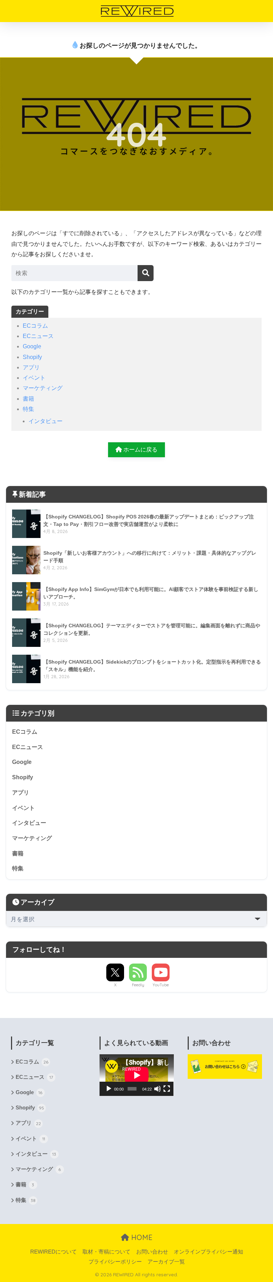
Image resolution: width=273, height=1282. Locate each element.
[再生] (108, 1088)
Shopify (32, 357)
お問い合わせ (152, 1252)
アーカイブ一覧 (166, 1262)
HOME (140, 1237)
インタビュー (45, 421)
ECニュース (38, 336)
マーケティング (43, 388)
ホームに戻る (139, 450)
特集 (28, 409)
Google (32, 346)
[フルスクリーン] (166, 1088)
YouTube (160, 984)
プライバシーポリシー (115, 1262)
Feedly (138, 984)
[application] (137, 1075)
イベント (34, 378)
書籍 (28, 399)
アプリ (31, 367)
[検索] (146, 273)
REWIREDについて (53, 1252)
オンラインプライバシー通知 (208, 1252)
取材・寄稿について (106, 1252)
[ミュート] (157, 1088)
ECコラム (35, 326)
